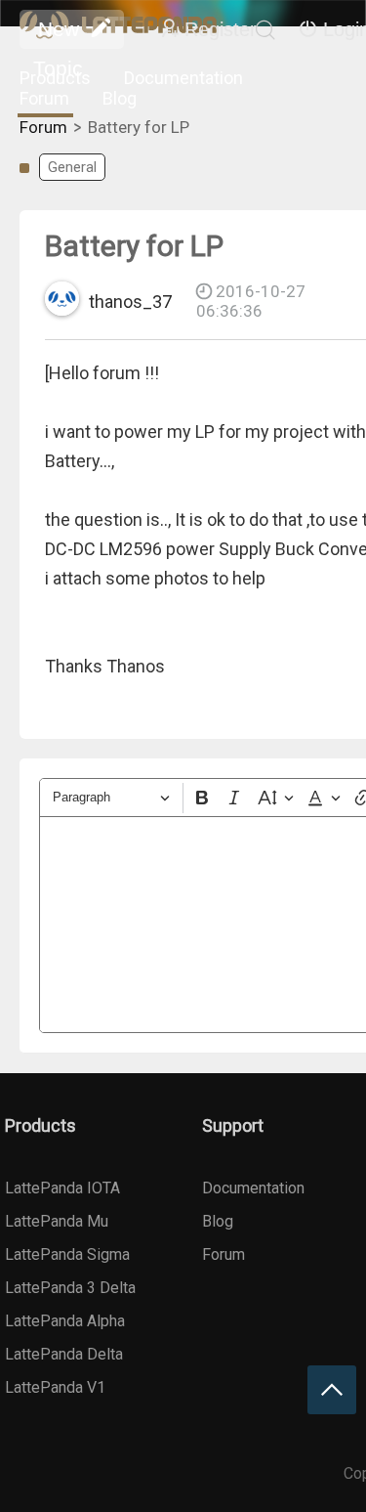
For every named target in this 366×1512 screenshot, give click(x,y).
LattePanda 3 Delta (70, 1287)
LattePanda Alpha (65, 1321)
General (72, 167)
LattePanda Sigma (67, 1254)
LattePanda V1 (55, 1387)
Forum (44, 98)
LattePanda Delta (64, 1354)
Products (55, 77)
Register (220, 29)
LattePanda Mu (56, 1221)
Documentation (183, 77)
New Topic (58, 33)
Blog (119, 98)
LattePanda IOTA (62, 1188)
